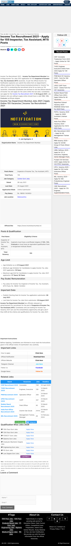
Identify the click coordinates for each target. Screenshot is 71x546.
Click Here (39, 353)
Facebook (39, 368)
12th (47, 96)
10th (43, 96)
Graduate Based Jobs (10, 523)
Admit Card (15, 4)
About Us (52, 527)
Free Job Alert (32, 4)
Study (8, 2)
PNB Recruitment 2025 (9, 395)
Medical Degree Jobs (10, 532)
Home (2, 4)
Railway (67, 4)
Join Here (39, 364)
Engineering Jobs (8, 527)
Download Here (39, 357)
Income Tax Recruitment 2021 (23, 94)
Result (23, 4)
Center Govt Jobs (45, 4)
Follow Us (39, 371)
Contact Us (61, 527)
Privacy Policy (54, 529)
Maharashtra (21, 197)
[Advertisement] (35, 19)
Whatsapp (21, 422)
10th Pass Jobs (7, 519)
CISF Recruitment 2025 (9, 385)
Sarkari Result (58, 4)
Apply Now (30, 429)
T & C (63, 529)
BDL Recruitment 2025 (9, 416)
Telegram (32, 422)
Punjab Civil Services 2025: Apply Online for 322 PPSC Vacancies (62, 162)
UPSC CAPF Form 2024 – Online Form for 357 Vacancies (62, 88)
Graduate (3, 98)
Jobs (7, 4)
